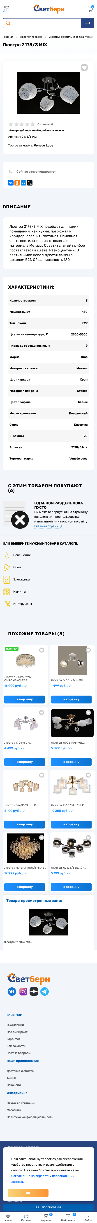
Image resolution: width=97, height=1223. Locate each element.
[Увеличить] (48, 93)
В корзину (25, 699)
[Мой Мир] (23, 183)
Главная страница (48, 526)
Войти (88, 1220)
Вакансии (14, 1085)
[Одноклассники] (17, 183)
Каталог (26, 1220)
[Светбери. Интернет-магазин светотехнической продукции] (48, 9)
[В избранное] (41, 650)
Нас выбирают (17, 1032)
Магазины (14, 1110)
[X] (29, 183)
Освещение (22, 555)
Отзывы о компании (21, 1103)
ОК (28, 1193)
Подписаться (52, 1207)
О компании (15, 1025)
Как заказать (16, 1046)
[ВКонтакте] (11, 183)
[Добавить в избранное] (84, 67)
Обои (17, 567)
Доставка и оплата (20, 1071)
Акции (11, 1078)
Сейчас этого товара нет (36, 172)
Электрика (21, 579)
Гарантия (14, 1039)
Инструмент (22, 604)
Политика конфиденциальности (30, 1117)
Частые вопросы (18, 1053)
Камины (19, 592)
